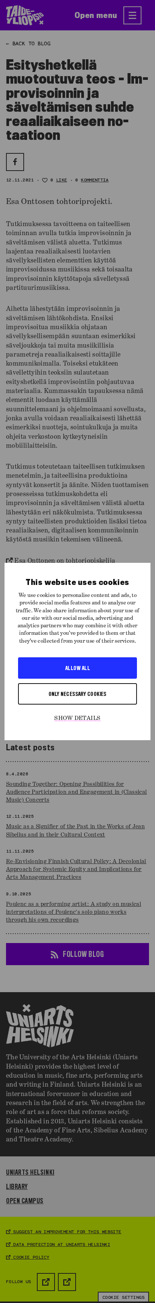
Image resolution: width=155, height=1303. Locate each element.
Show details (77, 718)
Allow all (77, 667)
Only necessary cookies (77, 693)
